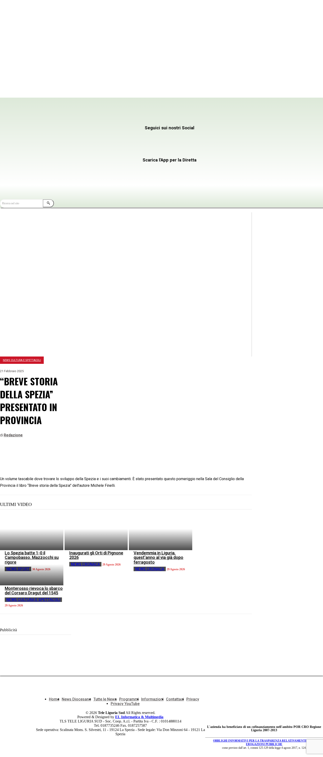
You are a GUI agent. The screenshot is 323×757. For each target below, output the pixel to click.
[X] (179, 137)
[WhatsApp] (42, 456)
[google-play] (126, 179)
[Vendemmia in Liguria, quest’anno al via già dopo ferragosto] (160, 532)
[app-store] (126, 169)
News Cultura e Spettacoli (22, 360)
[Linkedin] (59, 456)
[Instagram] (133, 137)
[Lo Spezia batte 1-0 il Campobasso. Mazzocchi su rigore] (31, 532)
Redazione (13, 435)
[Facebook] (87, 137)
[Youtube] (87, 150)
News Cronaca (85, 564)
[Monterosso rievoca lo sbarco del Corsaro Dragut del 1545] (31, 568)
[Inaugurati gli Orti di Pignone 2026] (96, 532)
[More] (76, 456)
